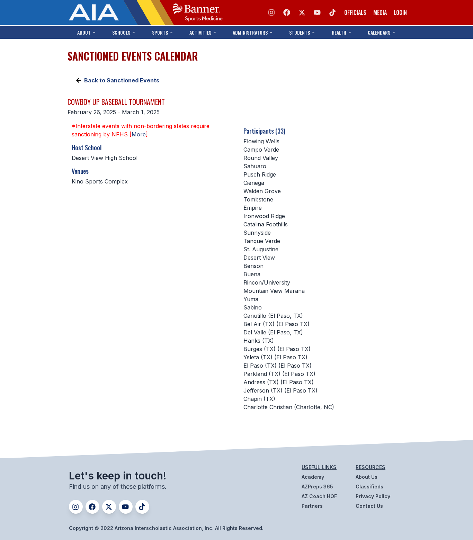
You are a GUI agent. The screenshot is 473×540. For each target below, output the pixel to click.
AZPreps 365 (317, 486)
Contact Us (369, 506)
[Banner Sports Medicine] (198, 12)
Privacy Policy (373, 496)
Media (380, 12)
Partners (312, 506)
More (139, 134)
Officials (355, 12)
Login (400, 12)
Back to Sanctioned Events (121, 80)
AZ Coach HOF (319, 496)
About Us (366, 477)
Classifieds (369, 486)
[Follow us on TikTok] (332, 12)
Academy (313, 477)
